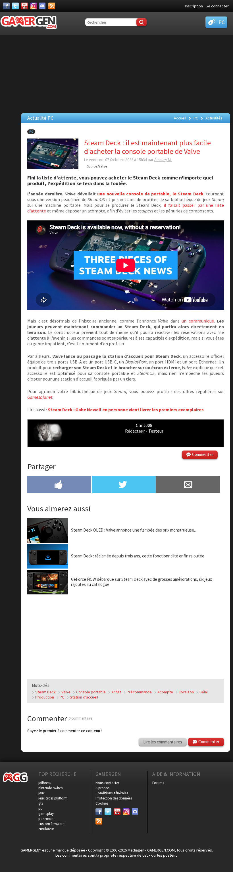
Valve (65, 692)
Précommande (139, 692)
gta (40, 803)
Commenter (202, 454)
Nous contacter (107, 782)
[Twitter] (15, 6)
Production (44, 697)
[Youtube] (24, 6)
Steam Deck (45, 692)
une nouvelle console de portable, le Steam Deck (150, 194)
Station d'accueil (84, 697)
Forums (158, 782)
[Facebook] (6, 6)
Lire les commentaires (162, 742)
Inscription (194, 6)
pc (40, 808)
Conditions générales (111, 793)
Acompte (165, 692)
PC (31, 132)
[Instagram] (33, 6)
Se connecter (217, 6)
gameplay (46, 813)
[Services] (51, 6)
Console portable (91, 692)
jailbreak (44, 782)
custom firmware (51, 823)
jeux (41, 793)
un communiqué (198, 321)
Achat (116, 692)
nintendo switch (50, 788)
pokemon (45, 818)
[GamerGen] (28, 22)
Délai (203, 692)
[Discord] (42, 6)
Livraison (186, 692)
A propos (102, 788)
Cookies (101, 803)
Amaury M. (163, 159)
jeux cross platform (53, 798)
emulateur (46, 828)
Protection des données (113, 798)
